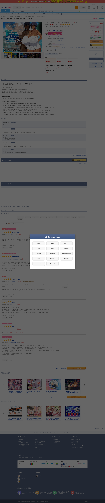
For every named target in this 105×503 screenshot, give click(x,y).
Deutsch (38, 253)
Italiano (38, 258)
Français (52, 253)
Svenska (66, 258)
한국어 (52, 248)
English (52, 243)
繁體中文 (38, 248)
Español (66, 248)
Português (52, 258)
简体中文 (66, 243)
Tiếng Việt (52, 264)
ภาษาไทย (38, 264)
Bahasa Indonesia (66, 253)
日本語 (38, 243)
